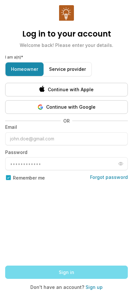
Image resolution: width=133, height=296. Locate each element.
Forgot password (109, 177)
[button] (66, 89)
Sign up (94, 287)
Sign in (66, 272)
